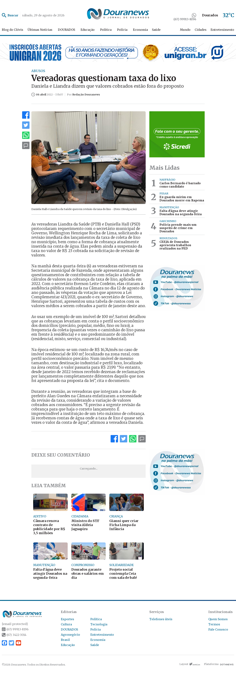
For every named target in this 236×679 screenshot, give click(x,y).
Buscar (13, 15)
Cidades (200, 29)
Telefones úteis (160, 619)
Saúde (156, 29)
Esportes (67, 619)
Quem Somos (218, 619)
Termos (214, 624)
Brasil (65, 640)
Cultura (66, 624)
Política (106, 29)
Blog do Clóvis (12, 29)
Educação (88, 29)
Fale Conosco (218, 629)
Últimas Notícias (39, 29)
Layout (183, 664)
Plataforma (211, 664)
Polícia (122, 29)
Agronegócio (70, 634)
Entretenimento (222, 29)
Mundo (185, 29)
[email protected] (15, 624)
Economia (140, 29)
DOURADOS (66, 29)
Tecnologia (98, 624)
